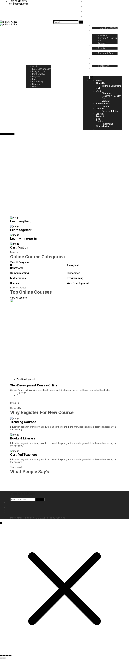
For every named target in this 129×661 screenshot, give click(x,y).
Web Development (78, 283)
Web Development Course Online (33, 385)
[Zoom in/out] (10, 655)
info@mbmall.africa (18, 4)
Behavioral (16, 268)
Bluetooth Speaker (41, 69)
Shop (94, 33)
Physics (36, 76)
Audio (35, 66)
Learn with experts (23, 238)
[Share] (4, 655)
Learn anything (20, 221)
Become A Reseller (107, 38)
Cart (100, 40)
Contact (96, 56)
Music (35, 86)
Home (95, 23)
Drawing (36, 84)
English (35, 79)
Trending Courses (23, 422)
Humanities (73, 273)
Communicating (19, 273)
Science (15, 283)
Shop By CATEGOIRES (37, 63)
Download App (7, 134)
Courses (96, 51)
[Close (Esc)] (1, 655)
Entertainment (99, 45)
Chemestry (37, 81)
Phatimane (103, 66)
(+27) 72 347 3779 (18, 1)
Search (40, 499)
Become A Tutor (106, 53)
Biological (73, 265)
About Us (96, 25)
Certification (19, 247)
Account (96, 58)
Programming (39, 71)
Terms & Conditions (108, 28)
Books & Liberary (22, 438)
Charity (95, 63)
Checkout (103, 35)
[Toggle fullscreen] (7, 655)
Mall (94, 30)
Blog (94, 61)
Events (101, 48)
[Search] (81, 22)
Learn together (21, 230)
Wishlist (102, 43)
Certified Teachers (23, 454)
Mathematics (38, 74)
